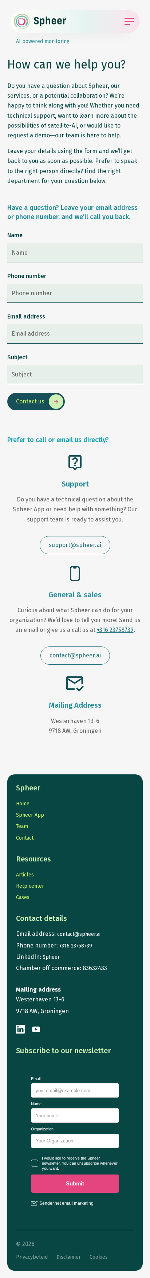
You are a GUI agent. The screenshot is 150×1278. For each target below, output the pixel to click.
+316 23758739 (115, 629)
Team (22, 826)
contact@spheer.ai (78, 934)
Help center (30, 886)
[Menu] (129, 21)
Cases (22, 897)
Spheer (51, 957)
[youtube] (36, 1029)
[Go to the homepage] (40, 21)
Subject (17, 357)
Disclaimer (68, 1257)
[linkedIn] (20, 1029)
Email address (26, 316)
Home (22, 804)
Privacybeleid (32, 1257)
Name (15, 235)
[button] (75, 545)
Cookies (99, 1257)
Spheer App (30, 815)
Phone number (26, 276)
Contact (24, 838)
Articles (25, 875)
